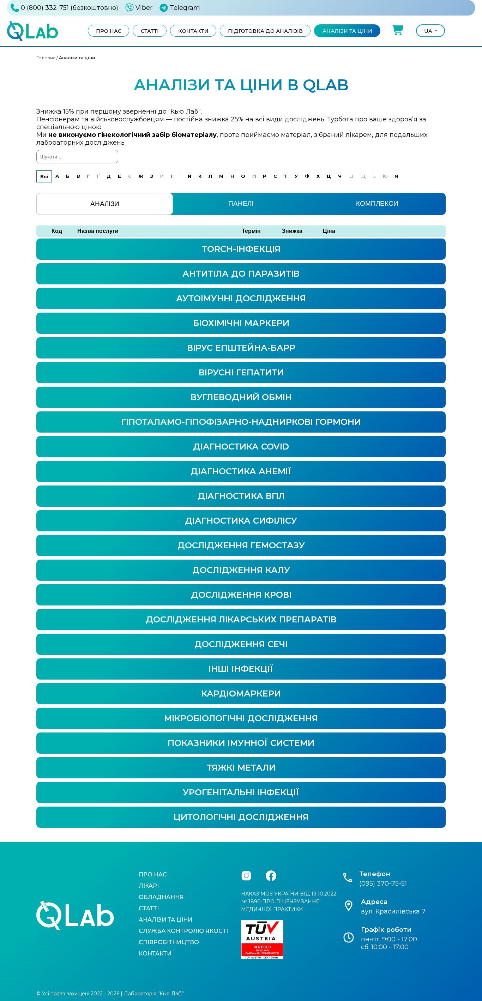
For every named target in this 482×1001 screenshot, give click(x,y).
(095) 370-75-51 (383, 883)
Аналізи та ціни (347, 31)
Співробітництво (169, 942)
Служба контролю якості (183, 931)
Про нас (108, 31)
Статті (150, 31)
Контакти (193, 31)
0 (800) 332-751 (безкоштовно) (69, 8)
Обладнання (161, 897)
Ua (428, 31)
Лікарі (149, 885)
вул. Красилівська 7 (393, 911)
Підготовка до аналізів (265, 31)
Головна (45, 57)
